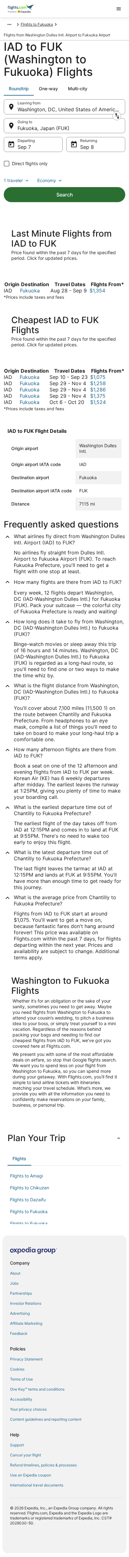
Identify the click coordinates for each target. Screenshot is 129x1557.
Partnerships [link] (21, 1293)
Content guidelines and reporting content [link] (45, 1419)
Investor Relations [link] (25, 1303)
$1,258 (98, 383)
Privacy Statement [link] (26, 1359)
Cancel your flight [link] (25, 1455)
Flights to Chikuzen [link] (29, 1187)
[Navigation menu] (118, 8)
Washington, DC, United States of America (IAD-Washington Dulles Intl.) (71, 109)
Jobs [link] (14, 1283)
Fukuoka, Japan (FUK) (44, 128)
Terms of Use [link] (21, 1379)
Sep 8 (87, 147)
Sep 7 (24, 147)
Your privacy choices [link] (28, 1409)
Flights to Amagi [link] (26, 1175)
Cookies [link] (17, 1369)
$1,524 (98, 402)
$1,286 (98, 389)
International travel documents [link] (36, 1485)
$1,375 (98, 396)
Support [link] (17, 1445)
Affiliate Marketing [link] (26, 1323)
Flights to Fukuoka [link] (37, 24)
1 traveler (13, 180)
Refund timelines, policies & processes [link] (43, 1465)
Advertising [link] (20, 1313)
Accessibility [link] (21, 1399)
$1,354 (97, 290)
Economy (46, 180)
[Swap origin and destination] (116, 116)
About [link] (15, 1273)
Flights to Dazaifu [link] (28, 1199)
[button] (64, 1138)
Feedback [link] (19, 1333)
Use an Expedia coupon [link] (30, 1475)
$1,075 (98, 377)
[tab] (19, 89)
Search (64, 194)
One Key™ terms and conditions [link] (37, 1389)
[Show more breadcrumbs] (9, 24)
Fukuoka (30, 290)
